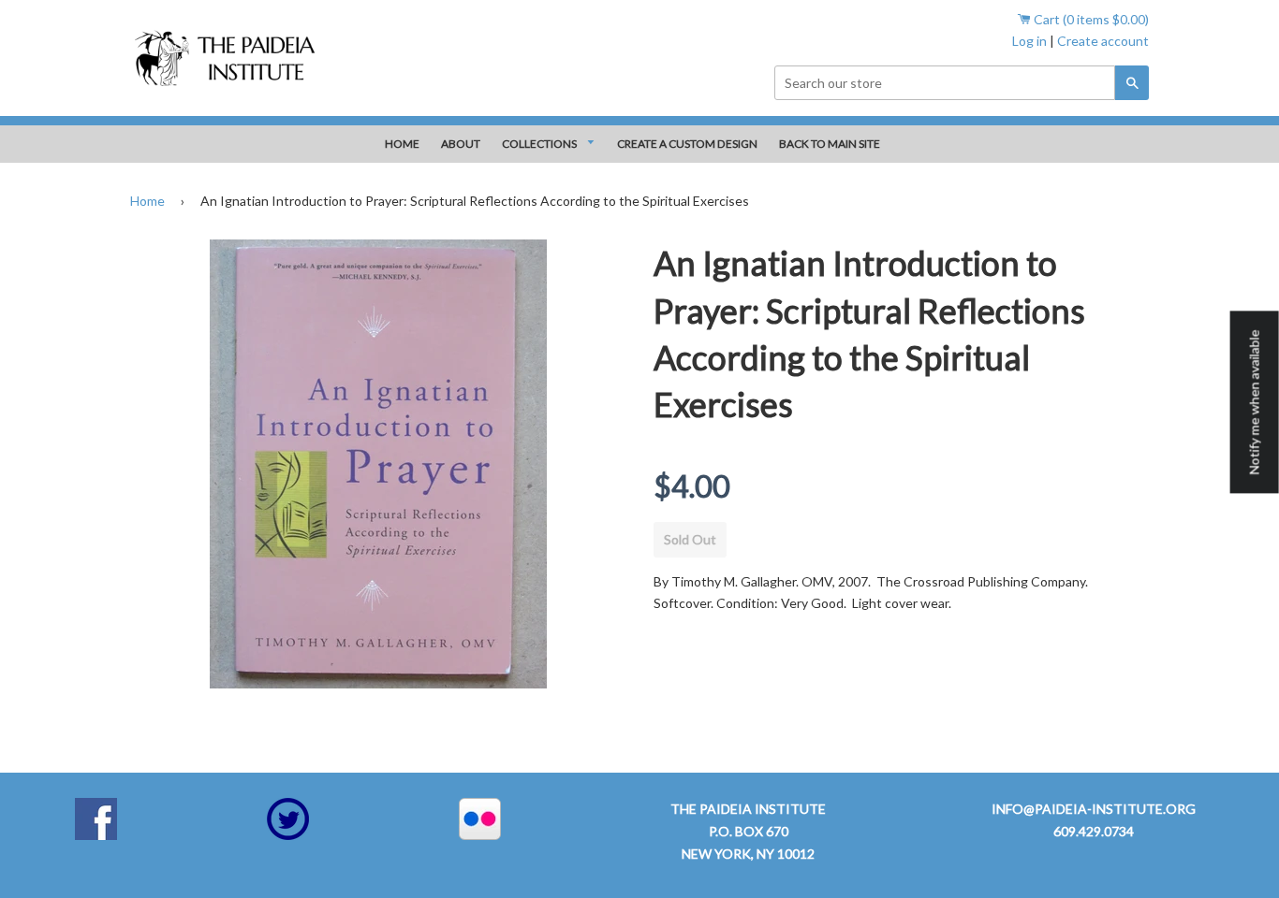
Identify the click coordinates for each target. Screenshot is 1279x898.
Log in (1029, 41)
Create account (1103, 41)
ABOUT (460, 144)
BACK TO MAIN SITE (829, 144)
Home (147, 201)
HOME (402, 144)
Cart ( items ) (1090, 19)
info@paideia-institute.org (1094, 809)
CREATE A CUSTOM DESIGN (687, 144)
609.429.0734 (1093, 831)
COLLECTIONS (540, 144)
